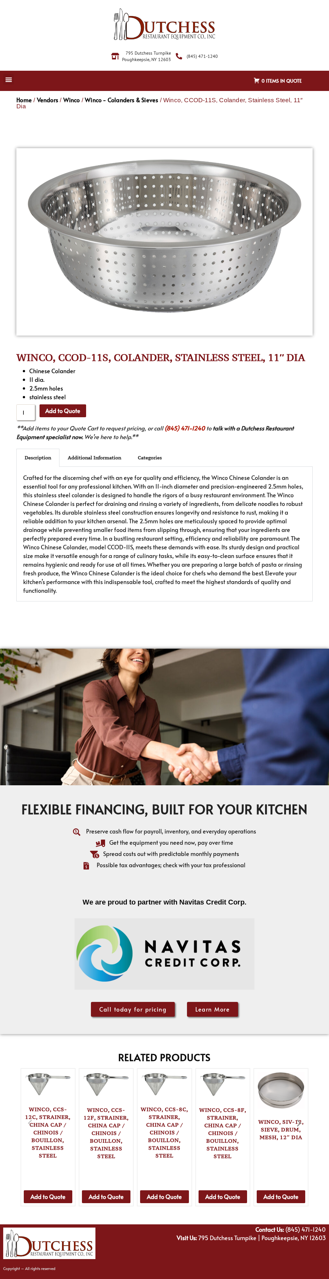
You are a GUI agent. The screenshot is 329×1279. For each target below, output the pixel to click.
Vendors (47, 100)
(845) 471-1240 (184, 428)
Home (24, 100)
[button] (8, 79)
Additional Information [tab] (94, 458)
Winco (71, 100)
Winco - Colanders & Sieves (121, 100)
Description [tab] (38, 458)
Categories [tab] (150, 458)
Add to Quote (62, 411)
